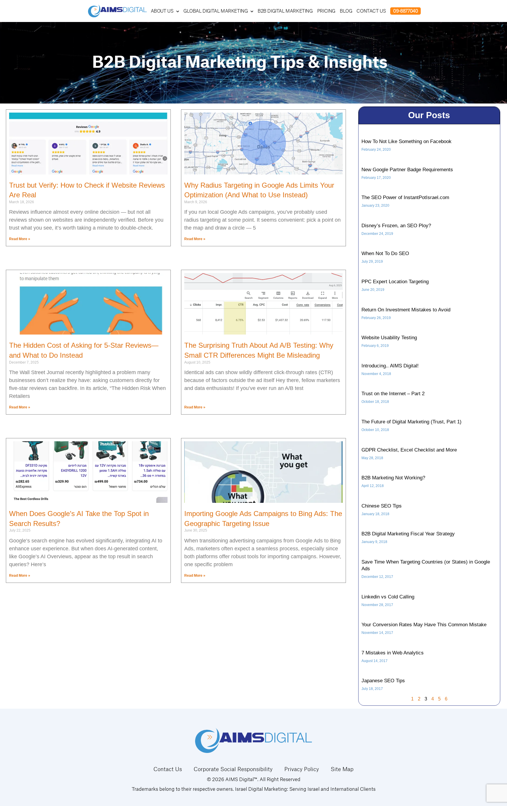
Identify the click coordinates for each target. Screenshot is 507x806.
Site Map (342, 769)
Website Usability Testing (389, 337)
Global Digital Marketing (215, 11)
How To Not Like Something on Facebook (406, 141)
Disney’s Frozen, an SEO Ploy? (396, 225)
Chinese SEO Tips (381, 506)
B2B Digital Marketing (285, 11)
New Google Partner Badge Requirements (407, 169)
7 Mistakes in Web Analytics (392, 653)
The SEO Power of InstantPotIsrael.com (405, 197)
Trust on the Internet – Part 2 (393, 393)
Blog (346, 11)
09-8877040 (405, 10)
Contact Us (371, 11)
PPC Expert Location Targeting (395, 281)
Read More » (19, 239)
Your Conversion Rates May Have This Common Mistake (423, 624)
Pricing (326, 11)
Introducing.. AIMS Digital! (390, 366)
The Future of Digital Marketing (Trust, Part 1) (411, 422)
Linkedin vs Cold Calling (387, 597)
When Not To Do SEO (385, 253)
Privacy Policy (301, 769)
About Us (162, 11)
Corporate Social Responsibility (233, 769)
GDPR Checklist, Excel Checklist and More (409, 450)
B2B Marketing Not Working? (393, 478)
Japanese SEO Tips (383, 680)
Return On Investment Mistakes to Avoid (405, 310)
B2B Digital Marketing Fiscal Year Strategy (408, 534)
